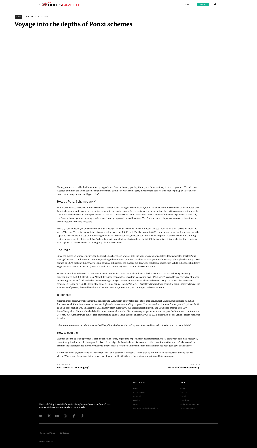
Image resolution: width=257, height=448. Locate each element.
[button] (215, 4)
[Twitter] (48, 416)
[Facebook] (73, 416)
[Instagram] (65, 416)
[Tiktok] (82, 416)
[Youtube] (57, 416)
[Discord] (40, 416)
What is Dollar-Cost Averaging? (73, 367)
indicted (90, 314)
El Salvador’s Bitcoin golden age (184, 367)
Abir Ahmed (30, 17)
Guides (18, 16)
